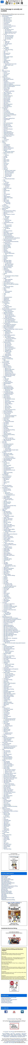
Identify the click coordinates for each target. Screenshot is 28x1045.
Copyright (6, 1031)
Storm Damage (7, 287)
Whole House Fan (7, 440)
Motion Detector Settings (10, 575)
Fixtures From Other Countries (10, 544)
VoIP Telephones (7, 614)
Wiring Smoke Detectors (8, 748)
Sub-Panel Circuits (7, 734)
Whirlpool (5, 68)
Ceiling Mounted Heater (10, 178)
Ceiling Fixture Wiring (9, 541)
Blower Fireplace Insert (8, 152)
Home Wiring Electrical (8, 255)
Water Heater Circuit (9, 65)
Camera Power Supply (8, 486)
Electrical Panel (7, 817)
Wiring (5, 705)
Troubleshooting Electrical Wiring (8, 899)
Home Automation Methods (7, 893)
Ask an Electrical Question (14, 1021)
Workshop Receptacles (8, 741)
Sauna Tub (6, 50)
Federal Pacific (7, 119)
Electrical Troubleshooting (7, 358)
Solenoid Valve (7, 190)
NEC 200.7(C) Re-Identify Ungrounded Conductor (15, 642)
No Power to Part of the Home (10, 609)
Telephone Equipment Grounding (10, 806)
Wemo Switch (6, 832)
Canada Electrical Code (8, 222)
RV (4, 274)
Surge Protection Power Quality (7, 897)
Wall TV (5, 483)
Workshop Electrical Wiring (9, 434)
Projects (5, 273)
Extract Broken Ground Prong (10, 658)
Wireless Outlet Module (9, 253)
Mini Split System (8, 43)
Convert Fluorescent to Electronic (10, 534)
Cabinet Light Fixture (9, 499)
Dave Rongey (11, 1031)
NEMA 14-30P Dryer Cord (10, 33)
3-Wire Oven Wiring (9, 49)
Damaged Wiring (7, 116)
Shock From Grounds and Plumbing (11, 284)
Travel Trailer (7, 277)
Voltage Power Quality (8, 197)
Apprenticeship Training (8, 211)
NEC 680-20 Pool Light (8, 635)
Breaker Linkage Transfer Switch (11, 449)
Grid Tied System (7, 751)
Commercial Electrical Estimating (11, 241)
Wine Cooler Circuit (7, 136)
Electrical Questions (12, 1018)
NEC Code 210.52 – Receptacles (10, 638)
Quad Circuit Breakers (8, 129)
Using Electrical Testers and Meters (11, 811)
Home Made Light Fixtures (9, 555)
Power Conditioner (8, 272)
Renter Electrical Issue (8, 426)
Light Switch (7, 292)
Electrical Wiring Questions (6, 1002)
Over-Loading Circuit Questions (11, 322)
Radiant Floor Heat (7, 188)
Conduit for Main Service (10, 719)
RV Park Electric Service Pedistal (11, 275)
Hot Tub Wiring (8, 39)
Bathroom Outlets (7, 653)
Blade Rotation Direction (8, 79)
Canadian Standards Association (17, 1039)
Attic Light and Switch (8, 519)
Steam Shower (7, 54)
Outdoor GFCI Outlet (9, 666)
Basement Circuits (7, 490)
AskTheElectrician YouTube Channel (17, 1036)
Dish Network (6, 479)
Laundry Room (7, 560)
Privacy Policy (10, 1034)
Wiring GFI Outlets (7, 460)
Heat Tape (8, 203)
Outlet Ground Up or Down (10, 671)
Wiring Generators (7, 451)
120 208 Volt (7, 228)
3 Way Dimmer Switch (9, 516)
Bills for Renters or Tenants (9, 214)
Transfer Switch (8, 176)
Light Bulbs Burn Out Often (10, 565)
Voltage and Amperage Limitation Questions (14, 329)
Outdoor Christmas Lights (10, 531)
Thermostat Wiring (7, 848)
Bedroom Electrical (7, 376)
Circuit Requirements (10, 494)
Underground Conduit (9, 421)
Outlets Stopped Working (9, 689)
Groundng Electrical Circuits (9, 470)
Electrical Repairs (7, 383)
